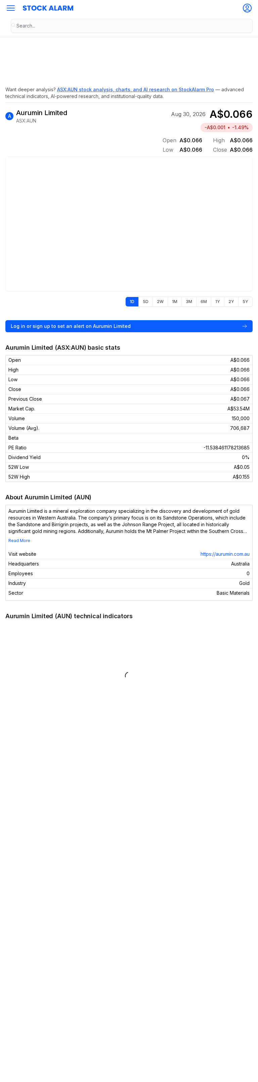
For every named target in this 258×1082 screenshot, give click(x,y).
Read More (19, 540)
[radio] (132, 301)
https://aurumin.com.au (225, 554)
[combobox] (132, 26)
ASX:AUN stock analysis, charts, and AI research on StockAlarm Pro (135, 89)
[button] (10, 8)
